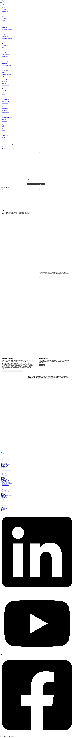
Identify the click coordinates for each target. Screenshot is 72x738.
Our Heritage (4, 18)
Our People (4, 95)
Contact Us (4, 510)
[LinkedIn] (37, 591)
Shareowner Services (5, 85)
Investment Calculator (5, 72)
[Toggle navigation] (0, 5)
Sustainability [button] (4, 22)
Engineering (4, 106)
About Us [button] (3, 7)
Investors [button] (3, 47)
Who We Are (4, 9)
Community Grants (5, 45)
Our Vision (4, 13)
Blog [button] (3, 126)
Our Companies (4, 14)
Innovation (4, 137)
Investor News (4, 52)
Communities (4, 146)
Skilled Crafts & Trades (6, 101)
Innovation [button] (4, 34)
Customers (5, 4)
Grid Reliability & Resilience (7, 38)
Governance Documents (6, 79)
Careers (3, 130)
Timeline (3, 20)
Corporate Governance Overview (7, 77)
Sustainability (4, 142)
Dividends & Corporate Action (7, 74)
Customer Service (5, 103)
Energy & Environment (6, 25)
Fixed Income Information (6, 65)
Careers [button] (3, 92)
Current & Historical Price (6, 68)
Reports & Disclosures (6, 23)
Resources (4, 119)
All (2, 128)
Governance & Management (7, 29)
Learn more (42, 365)
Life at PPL (4, 97)
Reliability (4, 139)
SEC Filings (4, 59)
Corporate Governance (6, 482)
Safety (3, 504)
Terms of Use (4, 508)
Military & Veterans (5, 110)
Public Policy (4, 32)
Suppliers (1, 4)
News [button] (3, 113)
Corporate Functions (5, 112)
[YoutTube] (37, 654)
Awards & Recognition (6, 16)
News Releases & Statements (7, 117)
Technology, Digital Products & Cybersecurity (9, 104)
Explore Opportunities (5, 99)
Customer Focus (5, 135)
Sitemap (3, 509)
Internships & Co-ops (5, 108)
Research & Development (6, 36)
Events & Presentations (6, 54)
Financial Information (5, 480)
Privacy (3, 507)
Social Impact (4, 27)
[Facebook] (37, 734)
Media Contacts (4, 121)
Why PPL (3, 94)
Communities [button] (4, 40)
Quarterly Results (5, 61)
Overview (3, 49)
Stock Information (5, 481)
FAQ (3, 86)
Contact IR (4, 90)
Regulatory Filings (5, 88)
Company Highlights (5, 133)
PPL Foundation (5, 43)
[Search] (12, 144)
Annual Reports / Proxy (6, 63)
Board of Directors (5, 31)
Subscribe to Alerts (5, 56)
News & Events (4, 479)
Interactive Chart (5, 70)
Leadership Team (5, 11)
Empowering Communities (6, 41)
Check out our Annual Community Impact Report (36, 184)
